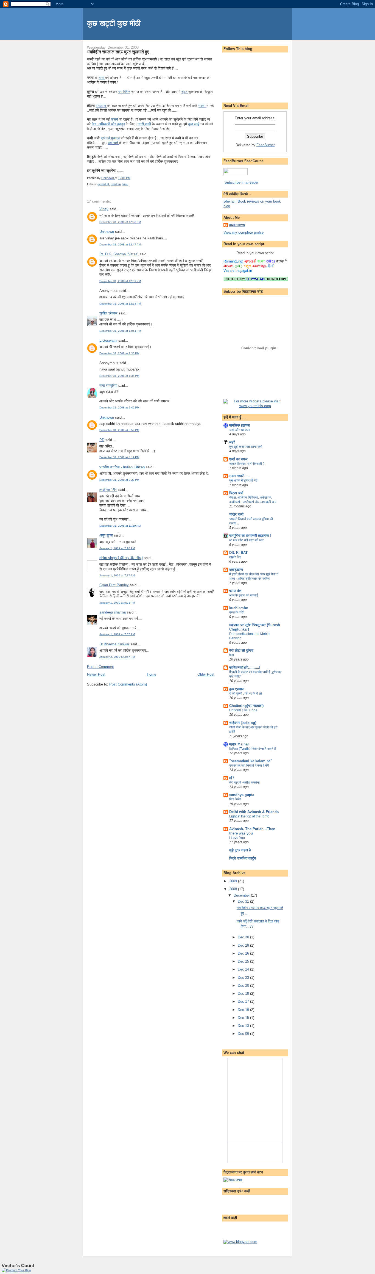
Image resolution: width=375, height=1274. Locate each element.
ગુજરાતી (250, 261)
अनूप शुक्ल (106, 535)
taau (125, 184)
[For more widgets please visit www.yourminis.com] (255, 406)
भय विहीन (124, 92)
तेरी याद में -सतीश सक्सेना (244, 782)
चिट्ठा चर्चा (236, 493)
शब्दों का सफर (238, 459)
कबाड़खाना (236, 570)
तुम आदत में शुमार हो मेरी (243, 480)
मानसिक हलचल (239, 425)
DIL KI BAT (238, 553)
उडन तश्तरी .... (239, 476)
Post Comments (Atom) (128, 684)
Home (151, 674)
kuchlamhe (238, 608)
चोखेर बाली (236, 514)
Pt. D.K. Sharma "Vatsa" (119, 254)
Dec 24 (244, 969)
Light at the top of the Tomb (249, 816)
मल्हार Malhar (239, 744)
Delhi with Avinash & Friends (254, 812)
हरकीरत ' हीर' (108, 490)
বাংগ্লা (261, 261)
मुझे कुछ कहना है (240, 850)
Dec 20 (244, 985)
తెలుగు (228, 266)
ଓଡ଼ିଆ (270, 261)
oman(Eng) (233, 261)
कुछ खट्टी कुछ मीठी (114, 23)
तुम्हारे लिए (235, 557)
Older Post (205, 674)
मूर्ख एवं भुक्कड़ (110, 138)
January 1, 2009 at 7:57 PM (117, 634)
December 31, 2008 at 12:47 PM (120, 244)
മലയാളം (259, 266)
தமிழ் (238, 266)
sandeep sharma (112, 612)
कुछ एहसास (236, 689)
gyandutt (103, 184)
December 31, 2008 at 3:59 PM (119, 430)
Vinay (103, 209)
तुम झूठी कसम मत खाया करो (245, 447)
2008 (233, 889)
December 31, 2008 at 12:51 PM (120, 281)
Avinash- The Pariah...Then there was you (252, 831)
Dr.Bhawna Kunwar (114, 644)
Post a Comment (100, 667)
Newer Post (96, 674)
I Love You (237, 838)
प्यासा (202, 106)
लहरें (232, 442)
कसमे (115, 119)
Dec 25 (244, 961)
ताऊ (102, 78)
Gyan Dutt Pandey (114, 585)
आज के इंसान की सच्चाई (243, 595)
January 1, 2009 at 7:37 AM (117, 575)
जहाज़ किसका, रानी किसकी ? (247, 464)
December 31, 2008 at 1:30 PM (119, 353)
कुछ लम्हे (193, 124)
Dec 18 (244, 993)
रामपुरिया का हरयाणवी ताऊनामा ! (250, 536)
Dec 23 (244, 977)
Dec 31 (244, 901)
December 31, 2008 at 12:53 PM (120, 303)
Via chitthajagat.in (237, 271)
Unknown (106, 232)
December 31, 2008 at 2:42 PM (119, 407)
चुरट (184, 92)
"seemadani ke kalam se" (250, 761)
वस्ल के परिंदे (236, 612)
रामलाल (101, 106)
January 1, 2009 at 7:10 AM (117, 548)
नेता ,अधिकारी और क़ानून (108, 124)
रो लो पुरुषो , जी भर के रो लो (245, 693)
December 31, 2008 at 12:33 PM (120, 221)
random (116, 184)
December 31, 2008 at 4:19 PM (119, 457)
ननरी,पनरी (144, 124)
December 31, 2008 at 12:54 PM (120, 330)
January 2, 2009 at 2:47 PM (117, 656)
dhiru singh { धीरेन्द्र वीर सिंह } (121, 558)
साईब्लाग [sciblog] (242, 723)
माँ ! (231, 778)
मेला (231, 655)
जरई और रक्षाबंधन (239, 430)
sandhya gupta (241, 795)
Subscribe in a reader (241, 182)
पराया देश (235, 591)
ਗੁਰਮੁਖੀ (281, 261)
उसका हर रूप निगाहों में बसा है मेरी (249, 765)
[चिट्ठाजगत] (232, 1180)
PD (101, 440)
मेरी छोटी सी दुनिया (241, 650)
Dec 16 (244, 1010)
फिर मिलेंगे (235, 799)
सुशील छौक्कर (109, 313)
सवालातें (113, 143)
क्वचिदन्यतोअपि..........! (244, 667)
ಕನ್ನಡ (247, 266)
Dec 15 (244, 1018)
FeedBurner (265, 145)
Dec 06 (244, 1034)
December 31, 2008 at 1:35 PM (119, 375)
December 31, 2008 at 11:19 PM (120, 525)
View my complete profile (243, 232)
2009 (233, 881)
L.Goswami (108, 340)
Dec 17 (244, 1001)
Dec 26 (244, 953)
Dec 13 (244, 1026)
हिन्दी (271, 266)
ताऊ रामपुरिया (108, 385)
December (242, 895)
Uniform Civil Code (243, 710)
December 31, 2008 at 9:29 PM (119, 479)
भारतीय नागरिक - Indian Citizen (122, 467)
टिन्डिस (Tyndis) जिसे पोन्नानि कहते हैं (252, 749)
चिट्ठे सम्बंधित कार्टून (242, 858)
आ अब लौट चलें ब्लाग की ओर (246, 540)
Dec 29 (244, 945)
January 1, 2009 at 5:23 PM (117, 602)
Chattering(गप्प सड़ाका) (246, 706)
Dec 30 (244, 937)
